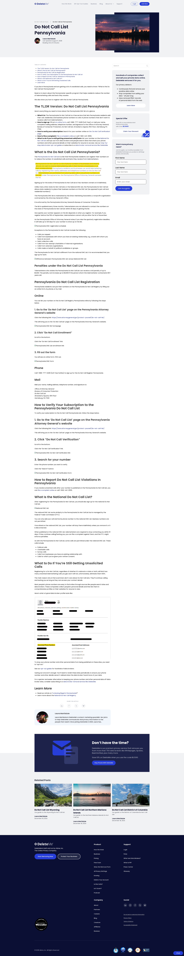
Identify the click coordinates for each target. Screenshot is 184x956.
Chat (178, 953)
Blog (101, 4)
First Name (120, 158)
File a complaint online (65, 136)
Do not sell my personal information (134, 914)
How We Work (66, 4)
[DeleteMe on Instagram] (130, 905)
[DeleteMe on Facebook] (135, 905)
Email (117, 177)
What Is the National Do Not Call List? (49, 78)
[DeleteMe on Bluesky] (145, 905)
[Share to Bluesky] (83, 706)
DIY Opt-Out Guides (81, 4)
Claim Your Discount (130, 131)
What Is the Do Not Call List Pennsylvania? (51, 70)
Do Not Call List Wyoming (46, 810)
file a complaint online (46, 490)
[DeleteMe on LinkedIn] (125, 905)
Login (134, 4)
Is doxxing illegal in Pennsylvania (64, 693)
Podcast (97, 893)
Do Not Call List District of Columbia (130, 810)
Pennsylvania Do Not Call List (48, 157)
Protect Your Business (69, 856)
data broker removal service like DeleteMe (91, 145)
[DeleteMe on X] (140, 905)
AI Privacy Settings (100, 871)
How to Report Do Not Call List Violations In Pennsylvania (56, 76)
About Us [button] (109, 4)
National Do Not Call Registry (65, 695)
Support (119, 4)
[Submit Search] (147, 66)
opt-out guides (46, 669)
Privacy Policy (127, 918)
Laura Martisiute (62, 713)
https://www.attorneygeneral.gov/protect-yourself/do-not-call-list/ (78, 317)
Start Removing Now (45, 856)
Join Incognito (124, 188)
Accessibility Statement (130, 925)
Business (94, 4)
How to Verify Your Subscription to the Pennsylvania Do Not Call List (60, 74)
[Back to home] (41, 4)
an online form (60, 122)
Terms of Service (128, 921)
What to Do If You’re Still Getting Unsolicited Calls (54, 81)
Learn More (41, 83)
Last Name (120, 167)
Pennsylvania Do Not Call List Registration (51, 72)
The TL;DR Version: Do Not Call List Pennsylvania (53, 68)
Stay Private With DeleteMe (103, 763)
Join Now (144, 4)
